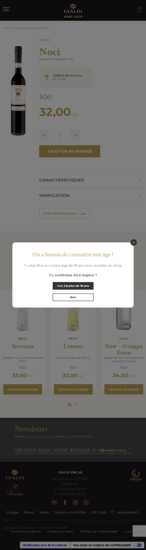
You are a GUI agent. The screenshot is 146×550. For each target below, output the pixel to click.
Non (73, 297)
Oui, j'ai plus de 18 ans (73, 286)
